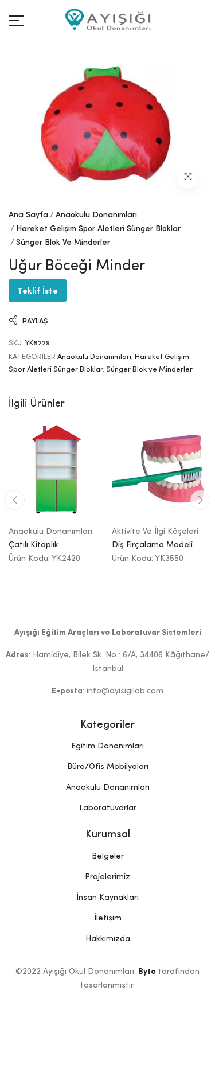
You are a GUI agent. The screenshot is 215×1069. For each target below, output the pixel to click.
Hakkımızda (107, 939)
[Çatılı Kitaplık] (56, 470)
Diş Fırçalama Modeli (152, 545)
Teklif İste (37, 290)
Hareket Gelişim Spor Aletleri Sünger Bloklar (98, 229)
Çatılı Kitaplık (33, 545)
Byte (147, 971)
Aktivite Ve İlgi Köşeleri (155, 532)
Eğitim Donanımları (107, 746)
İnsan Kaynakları (107, 898)
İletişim (108, 918)
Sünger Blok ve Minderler (63, 243)
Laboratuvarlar (107, 808)
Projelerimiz (107, 877)
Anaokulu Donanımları (96, 215)
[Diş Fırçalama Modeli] (159, 470)
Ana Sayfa (28, 215)
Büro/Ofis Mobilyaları (107, 767)
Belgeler (108, 856)
